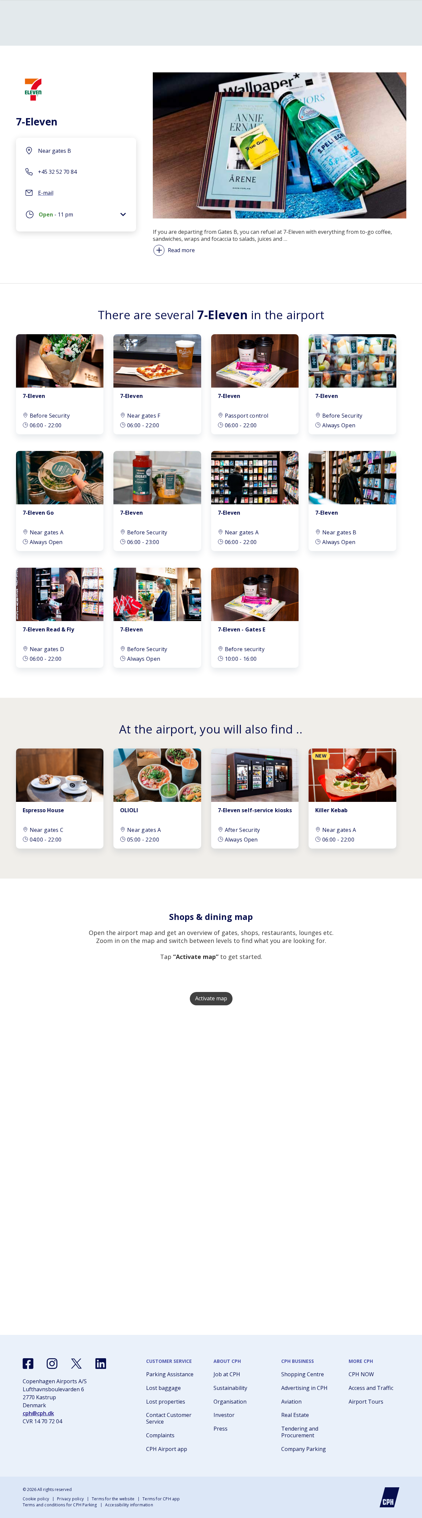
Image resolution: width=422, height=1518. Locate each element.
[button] (76, 216)
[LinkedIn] (100, 1363)
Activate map (211, 998)
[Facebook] (28, 1363)
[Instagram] (52, 1363)
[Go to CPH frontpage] (390, 1497)
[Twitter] (76, 1363)
